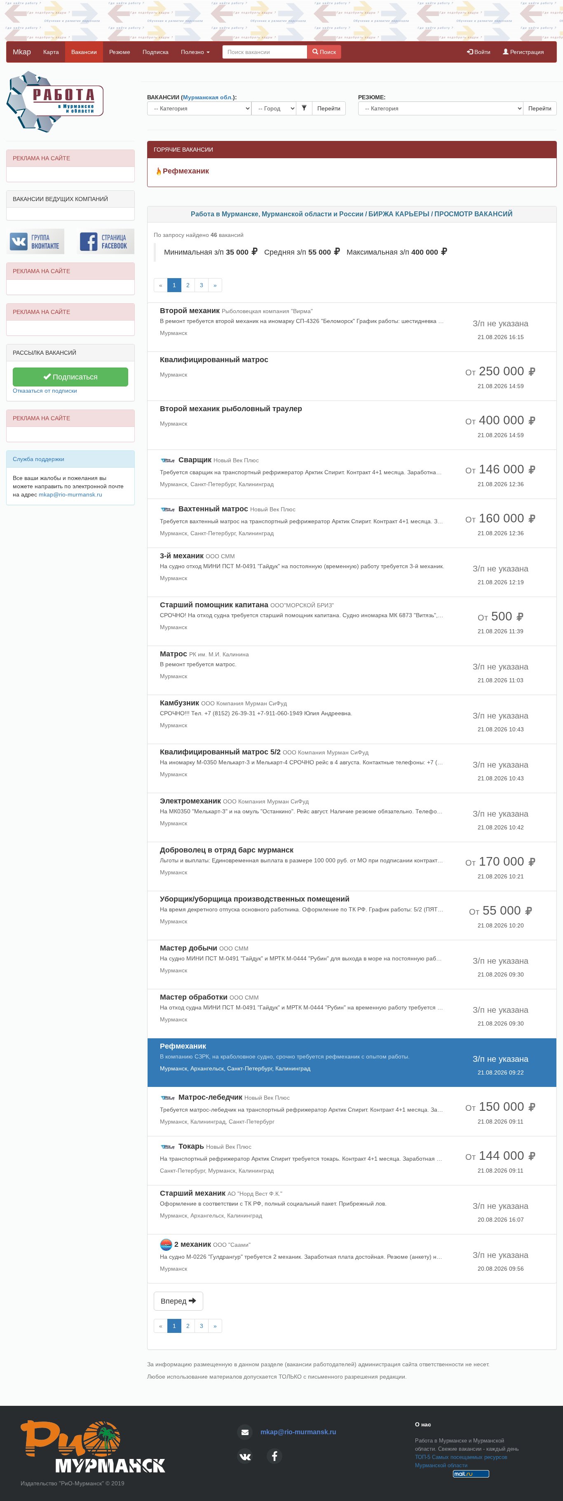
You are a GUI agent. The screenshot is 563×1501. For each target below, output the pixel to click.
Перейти (328, 108)
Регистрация (526, 52)
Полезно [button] (193, 52)
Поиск (327, 52)
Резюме (119, 52)
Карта (51, 52)
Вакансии (84, 52)
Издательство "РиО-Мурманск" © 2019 (72, 1483)
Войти (481, 52)
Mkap (22, 52)
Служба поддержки (38, 459)
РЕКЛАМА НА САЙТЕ (41, 158)
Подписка (156, 52)
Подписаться (74, 377)
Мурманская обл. (208, 97)
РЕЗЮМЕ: (372, 97)
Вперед (175, 1301)
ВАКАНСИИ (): (192, 97)
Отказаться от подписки (45, 390)
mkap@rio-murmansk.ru (70, 494)
